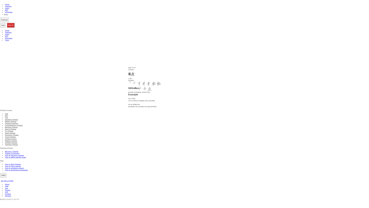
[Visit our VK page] (6, 179)
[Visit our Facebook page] (1, 179)
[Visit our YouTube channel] (8, 179)
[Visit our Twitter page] (3, 179)
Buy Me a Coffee (7, 181)
